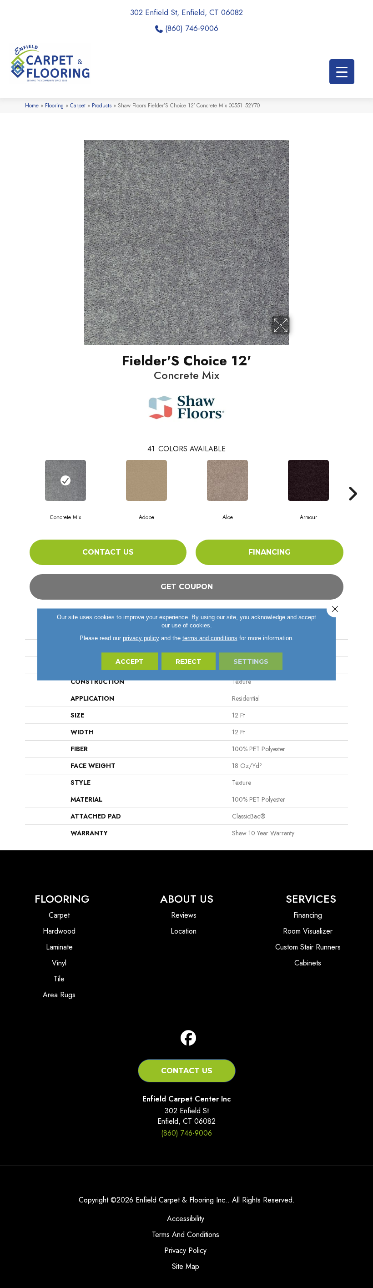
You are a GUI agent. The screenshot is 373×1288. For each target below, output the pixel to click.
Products (101, 105)
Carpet (78, 105)
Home (32, 105)
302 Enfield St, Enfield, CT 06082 (186, 12)
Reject (189, 661)
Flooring (54, 105)
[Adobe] (146, 480)
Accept (130, 661)
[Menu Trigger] (341, 71)
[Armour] (308, 480)
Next (352, 480)
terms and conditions (209, 637)
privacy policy (141, 637)
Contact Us (108, 552)
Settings (250, 661)
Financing (269, 552)
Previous (20, 480)
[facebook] (188, 1038)
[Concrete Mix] (65, 480)
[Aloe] (227, 480)
